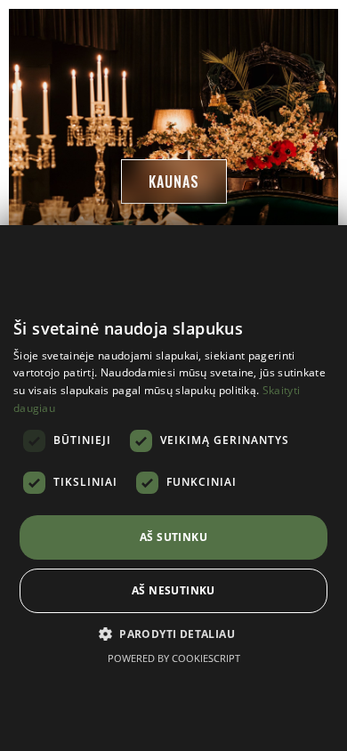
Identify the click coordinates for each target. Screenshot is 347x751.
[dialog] (173, 488)
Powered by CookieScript (174, 658)
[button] (174, 181)
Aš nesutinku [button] (173, 590)
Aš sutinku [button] (173, 537)
